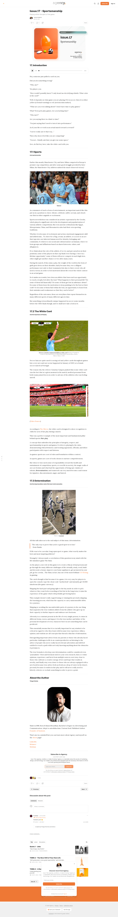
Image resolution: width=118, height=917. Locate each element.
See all (33, 881)
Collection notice (68, 905)
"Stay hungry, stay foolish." (37, 849)
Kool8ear (35, 815)
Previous (36, 789)
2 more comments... (35, 834)
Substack (51, 913)
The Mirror (44, 429)
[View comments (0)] (45, 853)
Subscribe (105, 3)
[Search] (94, 3)
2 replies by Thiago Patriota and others (45, 826)
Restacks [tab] (40, 801)
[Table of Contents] (2, 458)
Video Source (35, 421)
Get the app (67, 909)
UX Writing (84, 573)
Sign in (113, 3)
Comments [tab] (33, 801)
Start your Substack (54, 909)
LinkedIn (33, 742)
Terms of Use (67, 887)
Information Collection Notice (58, 889)
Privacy (57, 905)
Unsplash (61, 536)
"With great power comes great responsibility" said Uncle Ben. (47, 860)
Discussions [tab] (42, 842)
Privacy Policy (71, 889)
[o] (59, 400)
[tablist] (37, 800)
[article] (59, 850)
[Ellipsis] (87, 815)
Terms (61, 905)
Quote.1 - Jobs (35, 847)
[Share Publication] (98, 3)
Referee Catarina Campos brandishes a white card (53, 352)
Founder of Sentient (37, 731)
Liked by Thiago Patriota (40, 817)
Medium (33, 747)
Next (83, 789)
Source (59, 205)
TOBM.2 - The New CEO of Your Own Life (45, 858)
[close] (74, 863)
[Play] (32, 70)
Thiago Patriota (38, 17)
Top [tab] (32, 842)
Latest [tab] (35, 842)
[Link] (27, 65)
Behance (33, 744)
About (35, 738)
